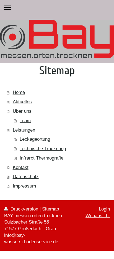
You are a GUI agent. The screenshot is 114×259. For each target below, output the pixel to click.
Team (25, 120)
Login (104, 209)
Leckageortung (35, 139)
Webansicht (98, 215)
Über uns (22, 111)
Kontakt (20, 167)
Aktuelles (22, 101)
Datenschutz (26, 176)
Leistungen (24, 130)
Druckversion (24, 209)
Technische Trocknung (43, 148)
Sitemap (50, 209)
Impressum (24, 186)
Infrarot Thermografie (41, 158)
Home (19, 92)
